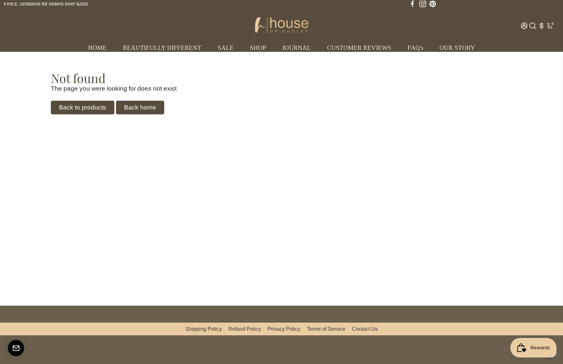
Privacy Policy (283, 329)
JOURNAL (296, 47)
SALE (226, 47)
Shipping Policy (203, 329)
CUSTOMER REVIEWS (359, 47)
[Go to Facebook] (412, 4)
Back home (140, 107)
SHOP (258, 47)
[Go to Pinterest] (432, 4)
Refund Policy (244, 329)
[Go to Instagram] (423, 4)
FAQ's (415, 47)
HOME (97, 47)
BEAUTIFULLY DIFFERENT (162, 47)
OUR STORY (457, 47)
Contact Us (365, 329)
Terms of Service (326, 329)
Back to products (82, 107)
